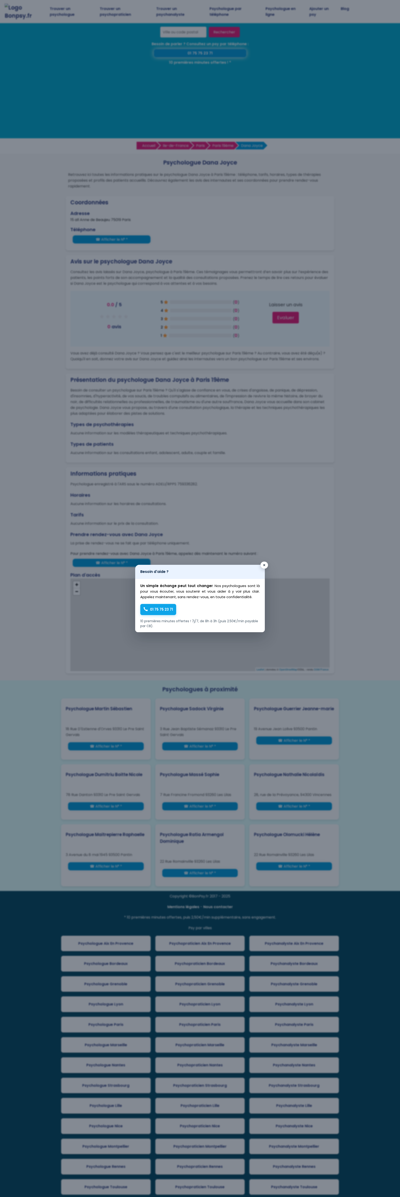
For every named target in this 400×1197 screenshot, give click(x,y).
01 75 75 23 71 (161, 609)
